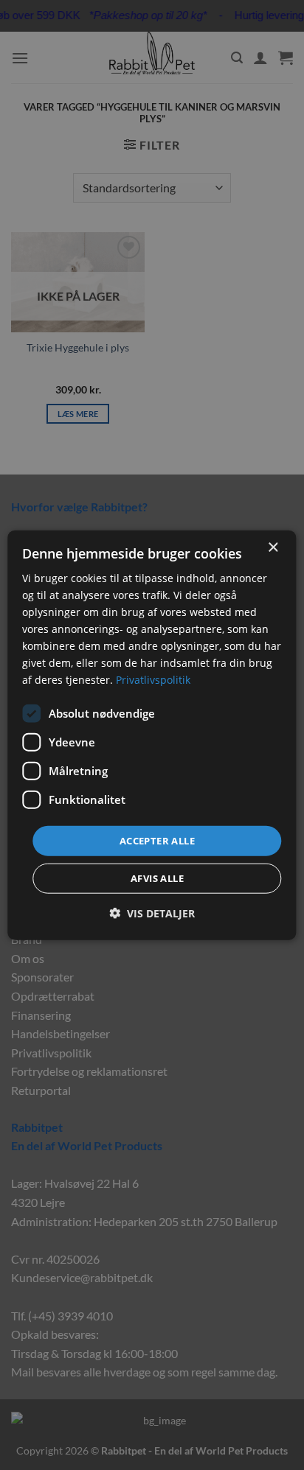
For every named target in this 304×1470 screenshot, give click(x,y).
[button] (152, 913)
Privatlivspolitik (153, 680)
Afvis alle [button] (157, 878)
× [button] (272, 547)
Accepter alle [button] (157, 840)
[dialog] (151, 735)
